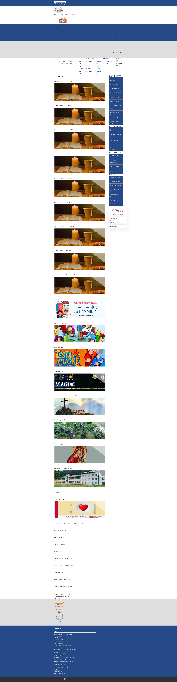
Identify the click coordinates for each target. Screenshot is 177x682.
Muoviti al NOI (114, 200)
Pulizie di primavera (115, 181)
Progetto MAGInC (115, 88)
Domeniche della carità (114, 156)
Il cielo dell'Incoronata (116, 171)
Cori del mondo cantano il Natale (114, 122)
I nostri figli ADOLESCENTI (114, 161)
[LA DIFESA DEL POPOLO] (116, 232)
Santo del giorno (118, 220)
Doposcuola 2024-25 (115, 144)
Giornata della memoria (114, 195)
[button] (59, 27)
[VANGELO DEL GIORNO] (116, 234)
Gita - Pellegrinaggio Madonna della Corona (115, 107)
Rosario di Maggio (115, 97)
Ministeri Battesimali (115, 185)
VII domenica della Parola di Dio (115, 190)
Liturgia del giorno (118, 226)
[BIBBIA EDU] (116, 230)
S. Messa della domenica (113, 79)
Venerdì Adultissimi (115, 118)
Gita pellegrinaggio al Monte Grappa (116, 139)
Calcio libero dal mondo (114, 167)
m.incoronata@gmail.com (65, 645)
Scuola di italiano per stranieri (115, 148)
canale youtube (62, 646)
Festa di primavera (115, 177)
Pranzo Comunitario (115, 204)
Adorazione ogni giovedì (114, 113)
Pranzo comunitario (115, 101)
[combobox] (60, 2)
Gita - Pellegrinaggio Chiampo (115, 92)
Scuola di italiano (114, 84)
